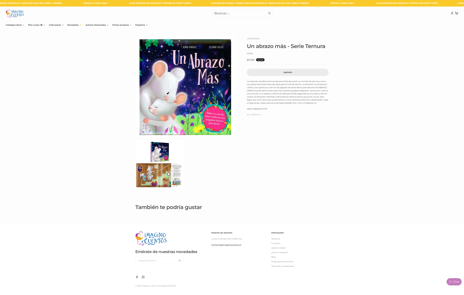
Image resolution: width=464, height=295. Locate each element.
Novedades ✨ (74, 25)
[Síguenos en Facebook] (137, 277)
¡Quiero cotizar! (278, 248)
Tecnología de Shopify (167, 286)
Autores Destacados (96, 25)
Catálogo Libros (14, 25)
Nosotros (275, 239)
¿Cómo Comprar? (279, 252)
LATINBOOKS (253, 38)
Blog (273, 257)
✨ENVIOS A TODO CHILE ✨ (75, 3)
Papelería (140, 25)
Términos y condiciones (282, 266)
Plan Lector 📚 (35, 25)
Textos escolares (120, 25)
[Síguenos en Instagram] (143, 277)
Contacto (275, 243)
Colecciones (55, 25)
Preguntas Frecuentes (282, 261)
